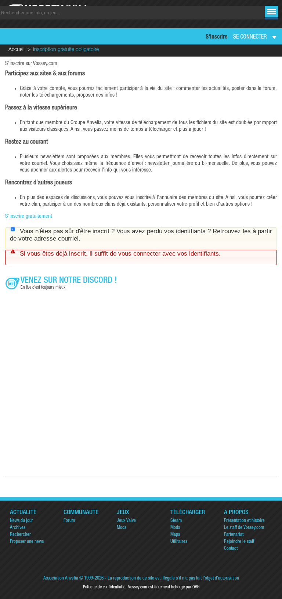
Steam (176, 521)
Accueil (16, 50)
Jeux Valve (126, 521)
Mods (121, 528)
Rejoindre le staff (239, 542)
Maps (175, 535)
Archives (17, 528)
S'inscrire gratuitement (28, 216)
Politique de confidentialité (104, 587)
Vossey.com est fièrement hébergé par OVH (163, 587)
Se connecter (250, 37)
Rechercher (20, 535)
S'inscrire (216, 37)
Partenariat (233, 535)
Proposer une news (27, 542)
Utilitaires (178, 542)
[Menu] (271, 11)
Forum (69, 521)
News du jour (21, 521)
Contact (231, 548)
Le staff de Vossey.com (244, 528)
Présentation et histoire (244, 521)
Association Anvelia (60, 578)
